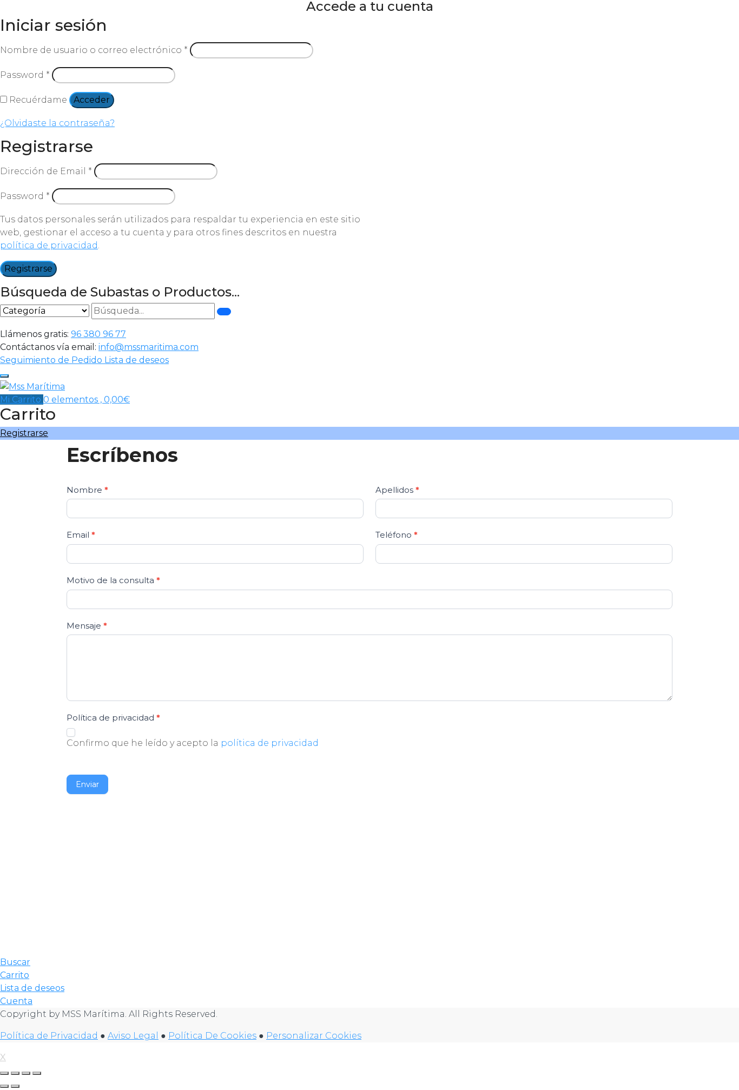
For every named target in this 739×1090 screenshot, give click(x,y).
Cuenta (16, 1001)
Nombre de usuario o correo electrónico (94, 50)
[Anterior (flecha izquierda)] (4, 1086)
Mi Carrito (21, 399)
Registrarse (28, 268)
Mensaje (87, 625)
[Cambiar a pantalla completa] (15, 1073)
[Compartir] (26, 1073)
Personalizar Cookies (313, 1035)
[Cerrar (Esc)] (36, 1073)
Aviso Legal (133, 1035)
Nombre (87, 490)
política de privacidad (49, 245)
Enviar (87, 784)
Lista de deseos (136, 360)
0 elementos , (86, 399)
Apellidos (397, 490)
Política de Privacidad (49, 1035)
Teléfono (396, 535)
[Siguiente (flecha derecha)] (15, 1086)
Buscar (15, 962)
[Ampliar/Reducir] (4, 1073)
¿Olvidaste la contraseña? (57, 123)
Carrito (14, 975)
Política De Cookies (212, 1035)
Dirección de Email (46, 171)
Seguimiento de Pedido (52, 360)
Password (25, 75)
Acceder (92, 100)
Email (81, 535)
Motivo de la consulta (113, 580)
